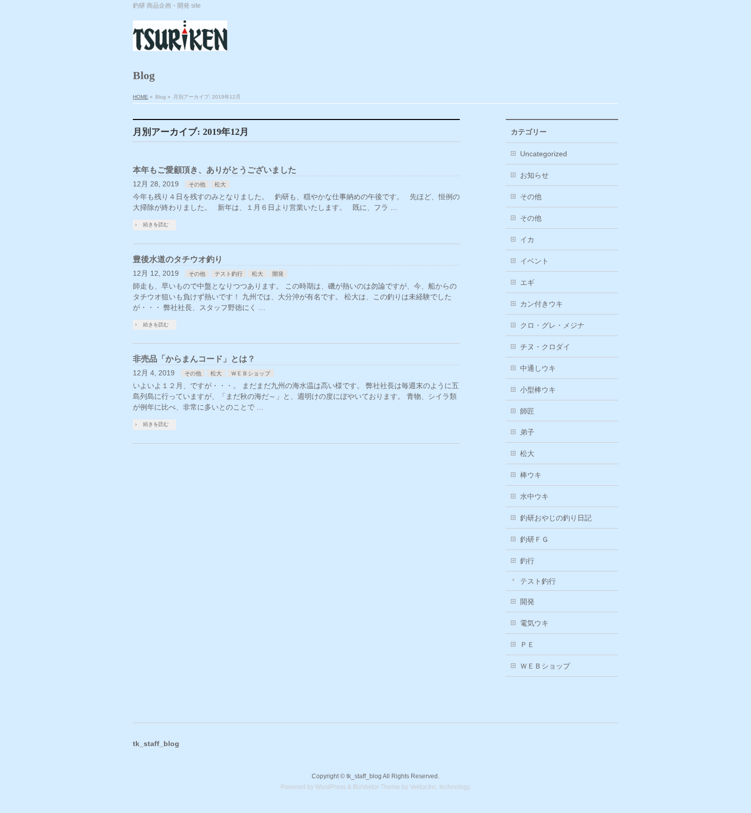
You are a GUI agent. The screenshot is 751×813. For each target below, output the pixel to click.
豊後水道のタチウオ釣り (178, 259)
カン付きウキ (541, 304)
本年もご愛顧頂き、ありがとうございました (214, 169)
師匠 (527, 411)
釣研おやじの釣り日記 (556, 518)
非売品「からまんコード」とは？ (194, 358)
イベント (534, 261)
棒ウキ (531, 475)
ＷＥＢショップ (250, 373)
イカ (527, 239)
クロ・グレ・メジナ (552, 325)
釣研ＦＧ (534, 539)
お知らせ (534, 175)
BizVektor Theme (376, 787)
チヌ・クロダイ (545, 347)
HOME (140, 97)
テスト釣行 (229, 274)
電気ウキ (534, 623)
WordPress (330, 787)
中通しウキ (538, 368)
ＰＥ (527, 644)
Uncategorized (543, 154)
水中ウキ (534, 496)
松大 (220, 184)
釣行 (527, 561)
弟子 (527, 432)
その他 (197, 184)
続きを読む (156, 224)
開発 (278, 274)
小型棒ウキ (538, 390)
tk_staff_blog (364, 776)
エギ (527, 282)
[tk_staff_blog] (180, 39)
